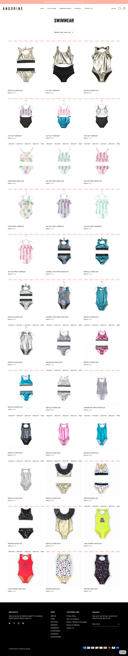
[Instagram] (19, 623)
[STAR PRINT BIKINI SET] (26, 161)
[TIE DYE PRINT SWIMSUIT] (64, 206)
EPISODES (78, 8)
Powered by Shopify (24, 649)
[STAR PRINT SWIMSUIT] (26, 206)
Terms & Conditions (72, 619)
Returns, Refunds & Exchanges (76, 622)
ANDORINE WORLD (65, 8)
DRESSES (54, 625)
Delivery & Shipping (72, 625)
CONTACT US (88, 8)
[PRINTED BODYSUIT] (64, 569)
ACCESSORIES (56, 637)
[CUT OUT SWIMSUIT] (64, 64)
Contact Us (70, 628)
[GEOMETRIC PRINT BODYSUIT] (102, 387)
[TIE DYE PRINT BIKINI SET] (64, 161)
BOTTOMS (54, 622)
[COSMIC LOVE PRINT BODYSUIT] (64, 297)
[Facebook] (14, 623)
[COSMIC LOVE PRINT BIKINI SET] (64, 251)
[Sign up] (118, 624)
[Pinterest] (23, 623)
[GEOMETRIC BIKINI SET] (64, 342)
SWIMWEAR (55, 628)
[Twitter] (9, 623)
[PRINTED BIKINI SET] (102, 478)
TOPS (53, 619)
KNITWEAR (54, 634)
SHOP (42, 8)
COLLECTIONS (51, 8)
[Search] (120, 9)
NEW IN (53, 616)
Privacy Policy (71, 616)
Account (113, 8)
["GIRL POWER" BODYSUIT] (102, 523)
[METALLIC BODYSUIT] (102, 64)
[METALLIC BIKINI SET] (26, 64)
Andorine (15, 649)
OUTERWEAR (55, 631)
